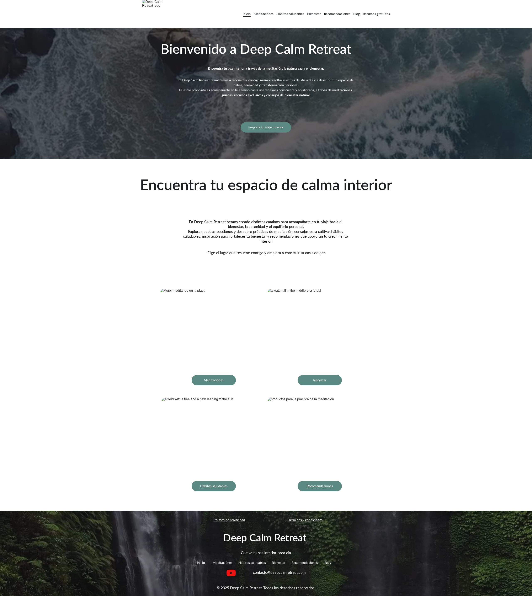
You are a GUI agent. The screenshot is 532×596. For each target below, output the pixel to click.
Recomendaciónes (305, 562)
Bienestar (314, 14)
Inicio (247, 14)
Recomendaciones (337, 14)
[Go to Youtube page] (231, 573)
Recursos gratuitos (376, 14)
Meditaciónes (263, 14)
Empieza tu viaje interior (265, 127)
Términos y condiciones (306, 520)
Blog (356, 14)
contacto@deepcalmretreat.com (279, 573)
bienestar (319, 380)
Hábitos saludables (290, 14)
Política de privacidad (229, 520)
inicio (201, 562)
